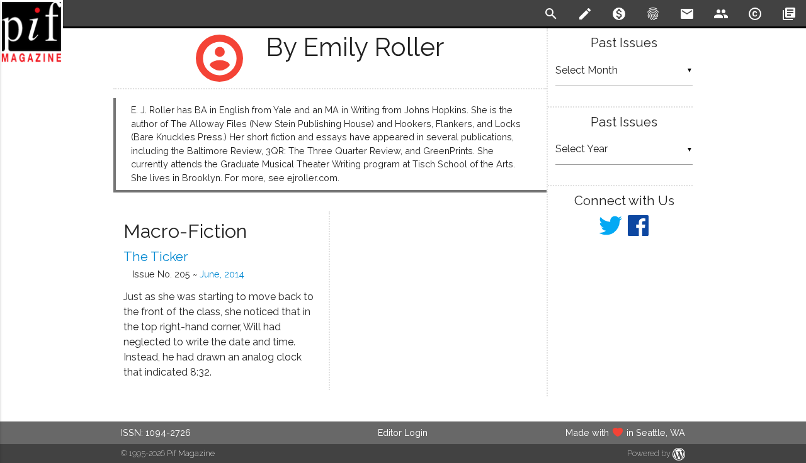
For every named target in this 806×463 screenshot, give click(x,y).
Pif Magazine (191, 453)
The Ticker (155, 256)
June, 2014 (222, 274)
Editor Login (403, 432)
